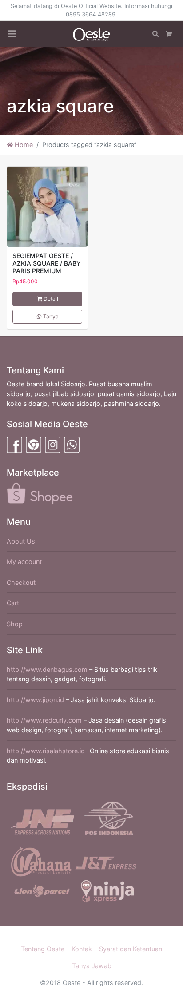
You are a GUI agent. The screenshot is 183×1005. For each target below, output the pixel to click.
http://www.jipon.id (35, 699)
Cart (13, 603)
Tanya (50, 316)
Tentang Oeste (42, 949)
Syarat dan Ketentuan (130, 949)
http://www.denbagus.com (47, 669)
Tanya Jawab (91, 965)
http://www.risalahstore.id (46, 751)
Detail (51, 298)
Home (23, 144)
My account (24, 561)
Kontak (82, 949)
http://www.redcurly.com (44, 720)
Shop (15, 624)
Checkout (21, 582)
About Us (21, 541)
